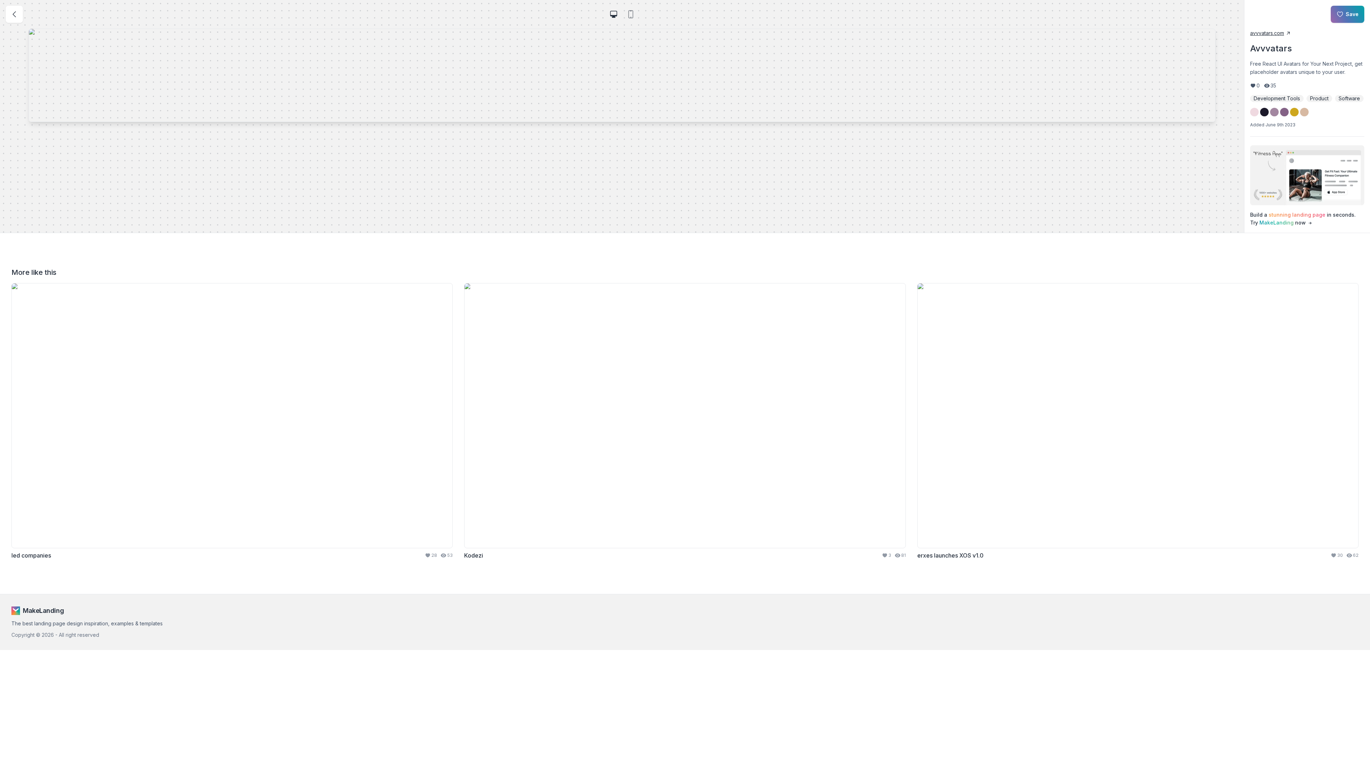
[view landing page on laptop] (613, 14)
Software (1349, 98)
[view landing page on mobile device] (630, 14)
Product (1319, 98)
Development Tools (1277, 98)
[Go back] (14, 14)
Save (1352, 14)
